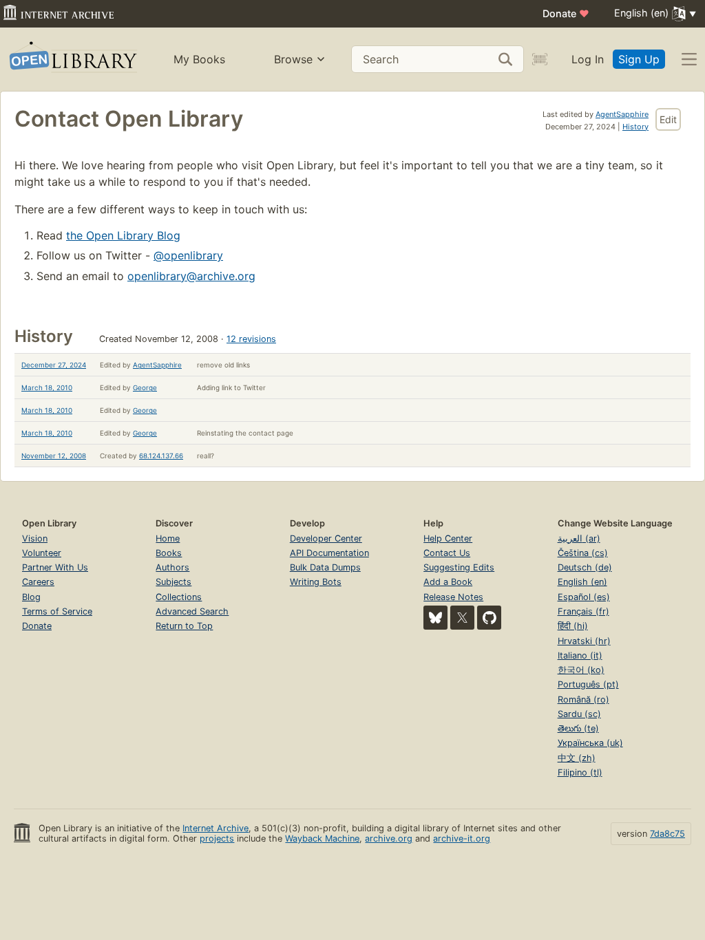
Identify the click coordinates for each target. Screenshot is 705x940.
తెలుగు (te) (578, 728)
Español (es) (584, 597)
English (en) (582, 582)
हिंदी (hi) (573, 626)
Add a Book (447, 582)
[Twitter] (462, 618)
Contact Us (446, 553)
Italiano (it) (580, 655)
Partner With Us (55, 567)
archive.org (388, 838)
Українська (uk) (590, 743)
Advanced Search (192, 611)
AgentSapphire (622, 114)
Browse (293, 59)
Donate (566, 13)
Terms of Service (57, 611)
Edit (668, 119)
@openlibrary (188, 255)
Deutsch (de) (585, 567)
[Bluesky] (435, 618)
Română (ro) (583, 699)
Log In (587, 59)
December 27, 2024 (53, 365)
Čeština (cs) (583, 553)
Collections (179, 597)
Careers (38, 582)
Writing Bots (315, 582)
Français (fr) (583, 611)
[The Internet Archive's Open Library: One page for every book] (72, 59)
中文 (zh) (577, 758)
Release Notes (453, 597)
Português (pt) (588, 684)
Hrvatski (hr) (584, 641)
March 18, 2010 (46, 387)
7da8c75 (667, 834)
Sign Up (639, 59)
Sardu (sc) (579, 714)
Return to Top (184, 626)
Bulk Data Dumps (325, 567)
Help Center (447, 538)
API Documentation (329, 553)
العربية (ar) (579, 538)
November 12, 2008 (53, 455)
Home (168, 538)
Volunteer (41, 553)
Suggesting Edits (458, 567)
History (635, 126)
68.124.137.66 (161, 455)
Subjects (173, 582)
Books (169, 553)
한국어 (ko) (581, 670)
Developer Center (326, 538)
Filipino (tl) (580, 772)
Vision (35, 538)
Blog (31, 597)
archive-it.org (461, 838)
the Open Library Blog (123, 235)
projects (217, 838)
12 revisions (251, 339)
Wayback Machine (322, 838)
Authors (172, 567)
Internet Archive (215, 828)
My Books (199, 59)
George (145, 387)
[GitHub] (489, 618)
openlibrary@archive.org (191, 276)
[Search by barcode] (540, 59)
